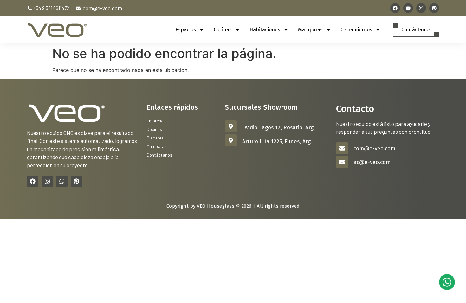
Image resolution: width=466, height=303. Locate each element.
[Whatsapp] (62, 181)
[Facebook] (395, 8)
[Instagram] (421, 8)
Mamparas (310, 30)
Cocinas (223, 30)
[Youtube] (408, 8)
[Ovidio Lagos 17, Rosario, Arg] (231, 126)
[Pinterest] (434, 8)
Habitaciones (264, 30)
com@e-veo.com (374, 148)
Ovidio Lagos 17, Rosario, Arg (278, 127)
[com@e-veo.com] (342, 148)
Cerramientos (356, 30)
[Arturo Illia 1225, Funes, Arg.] (231, 140)
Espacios (185, 30)
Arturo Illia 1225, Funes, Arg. (277, 141)
